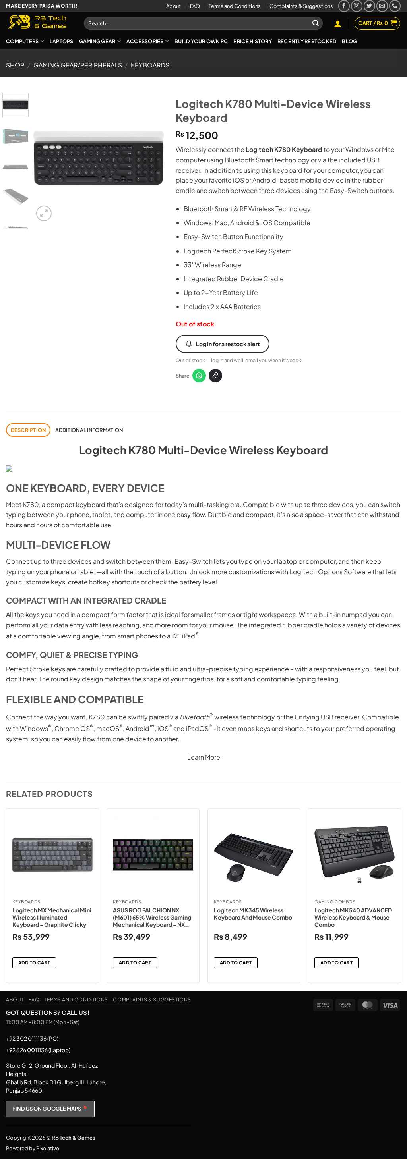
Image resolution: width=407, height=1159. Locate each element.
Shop (15, 65)
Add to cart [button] (34, 963)
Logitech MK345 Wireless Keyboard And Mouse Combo (253, 913)
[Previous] (46, 158)
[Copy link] (215, 375)
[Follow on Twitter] (369, 6)
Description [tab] (28, 430)
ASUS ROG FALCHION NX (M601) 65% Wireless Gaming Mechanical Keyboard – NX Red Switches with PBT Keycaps (152, 917)
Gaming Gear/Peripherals (77, 65)
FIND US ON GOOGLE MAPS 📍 (50, 1108)
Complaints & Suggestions (301, 6)
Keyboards (150, 65)
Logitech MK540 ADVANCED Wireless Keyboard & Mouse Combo (353, 917)
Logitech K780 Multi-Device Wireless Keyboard (203, 450)
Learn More (203, 757)
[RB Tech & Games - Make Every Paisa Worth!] (39, 22)
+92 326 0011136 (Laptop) (38, 1049)
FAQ (195, 6)
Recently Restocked (307, 41)
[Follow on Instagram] (356, 6)
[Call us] (395, 6)
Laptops (62, 41)
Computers (22, 41)
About (173, 6)
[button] (338, 23)
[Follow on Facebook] (344, 6)
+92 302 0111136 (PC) (32, 1038)
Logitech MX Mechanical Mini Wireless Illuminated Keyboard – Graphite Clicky (51, 917)
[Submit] (315, 23)
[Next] (151, 158)
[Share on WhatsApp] (199, 375)
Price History (252, 41)
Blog (349, 41)
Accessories (145, 41)
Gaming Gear (97, 41)
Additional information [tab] (89, 430)
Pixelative (47, 1148)
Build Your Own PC (201, 41)
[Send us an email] (382, 6)
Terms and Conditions (235, 6)
